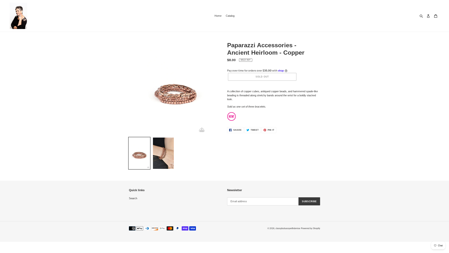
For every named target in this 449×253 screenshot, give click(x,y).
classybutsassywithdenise (288, 228)
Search (133, 198)
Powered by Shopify (310, 228)
